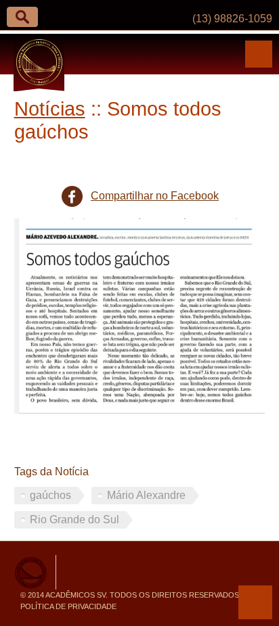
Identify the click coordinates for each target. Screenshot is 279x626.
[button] (22, 17)
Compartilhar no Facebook (155, 195)
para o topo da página (255, 602)
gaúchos (50, 495)
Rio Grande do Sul (74, 519)
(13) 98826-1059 (232, 18)
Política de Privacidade (68, 606)
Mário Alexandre (146, 495)
